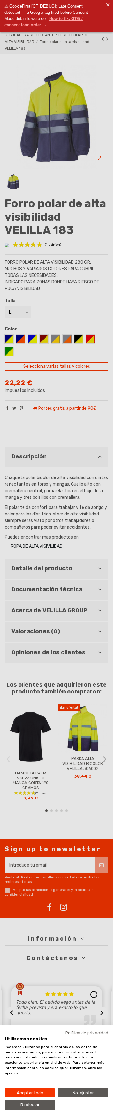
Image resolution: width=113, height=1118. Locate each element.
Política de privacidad (86, 1032)
